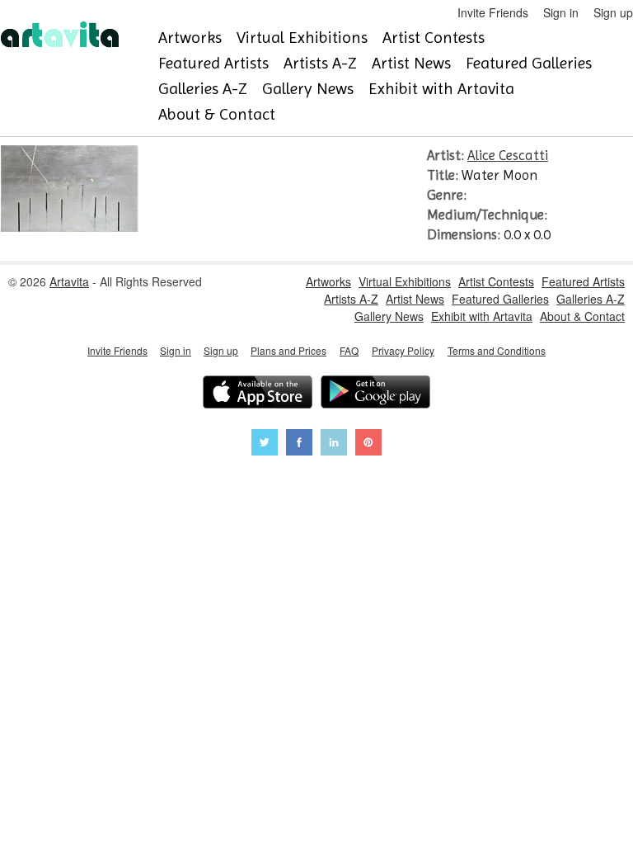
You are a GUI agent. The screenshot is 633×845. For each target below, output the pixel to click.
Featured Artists (213, 63)
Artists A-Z (320, 63)
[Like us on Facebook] (299, 444)
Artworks (190, 37)
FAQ (349, 350)
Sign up (613, 12)
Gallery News (308, 88)
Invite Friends (492, 12)
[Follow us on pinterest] (368, 444)
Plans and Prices (288, 350)
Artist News (411, 63)
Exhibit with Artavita (441, 88)
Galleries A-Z (202, 88)
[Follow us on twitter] (264, 444)
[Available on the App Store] (257, 394)
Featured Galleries (529, 63)
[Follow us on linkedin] (334, 444)
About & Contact (216, 114)
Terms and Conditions (497, 350)
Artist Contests (433, 37)
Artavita (69, 281)
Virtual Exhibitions (302, 37)
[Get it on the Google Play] (375, 394)
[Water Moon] (69, 227)
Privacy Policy (403, 350)
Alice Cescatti (507, 155)
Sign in (561, 12)
